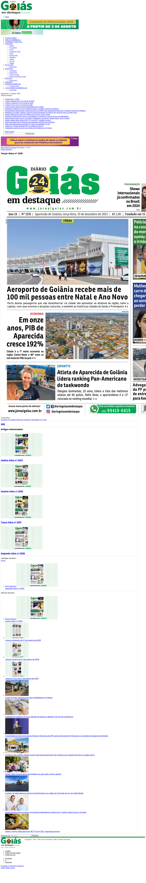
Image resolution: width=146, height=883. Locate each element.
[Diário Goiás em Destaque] (16, 13)
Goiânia (11, 53)
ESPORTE (9, 82)
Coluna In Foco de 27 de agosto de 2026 (19, 105)
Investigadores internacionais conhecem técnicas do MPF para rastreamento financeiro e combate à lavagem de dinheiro (45, 110)
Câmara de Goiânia (14, 74)
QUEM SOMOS (11, 38)
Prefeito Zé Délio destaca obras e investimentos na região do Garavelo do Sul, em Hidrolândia (37, 116)
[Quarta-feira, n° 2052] (22, 487)
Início (3, 147)
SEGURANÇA (13, 80)
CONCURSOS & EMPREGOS (16, 88)
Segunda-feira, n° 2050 (13, 553)
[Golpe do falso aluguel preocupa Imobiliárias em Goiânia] (17, 695)
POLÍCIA (8, 78)
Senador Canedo (13, 55)
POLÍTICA (9, 69)
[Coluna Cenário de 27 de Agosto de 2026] (17, 657)
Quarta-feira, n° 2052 (12, 491)
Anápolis (11, 59)
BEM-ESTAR (13, 67)
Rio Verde (12, 61)
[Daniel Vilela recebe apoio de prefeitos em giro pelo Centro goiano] (17, 772)
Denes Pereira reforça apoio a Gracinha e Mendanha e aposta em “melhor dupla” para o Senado (37, 118)
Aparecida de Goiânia (14, 51)
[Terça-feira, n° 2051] (22, 518)
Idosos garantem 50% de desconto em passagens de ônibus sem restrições (30, 122)
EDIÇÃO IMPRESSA (13, 40)
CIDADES (9, 44)
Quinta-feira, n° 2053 (12, 99)
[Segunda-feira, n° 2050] (22, 549)
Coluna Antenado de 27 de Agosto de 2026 (19, 101)
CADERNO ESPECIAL (13, 42)
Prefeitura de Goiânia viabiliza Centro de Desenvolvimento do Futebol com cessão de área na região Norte (41, 112)
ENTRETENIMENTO (13, 84)
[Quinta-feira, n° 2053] (22, 456)
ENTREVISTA (13, 72)
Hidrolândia (12, 57)
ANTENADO (13, 71)
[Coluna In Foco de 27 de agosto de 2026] (17, 676)
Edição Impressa (10, 147)
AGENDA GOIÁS (14, 86)
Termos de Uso (10, 855)
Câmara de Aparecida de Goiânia (17, 76)
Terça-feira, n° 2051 (11, 522)
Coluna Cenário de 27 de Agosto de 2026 (19, 103)
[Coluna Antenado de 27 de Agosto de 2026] (17, 638)
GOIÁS (11, 49)
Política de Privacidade (13, 853)
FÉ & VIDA (9, 65)
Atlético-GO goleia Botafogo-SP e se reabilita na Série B (24, 126)
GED (3, 424)
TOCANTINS (13, 47)
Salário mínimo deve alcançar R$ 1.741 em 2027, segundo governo (28, 120)
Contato (7, 851)
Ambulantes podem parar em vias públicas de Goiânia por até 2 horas (28, 128)
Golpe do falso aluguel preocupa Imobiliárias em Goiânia (24, 107)
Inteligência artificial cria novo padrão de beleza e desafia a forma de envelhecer (32, 109)
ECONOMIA (12, 90)
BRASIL (11, 46)
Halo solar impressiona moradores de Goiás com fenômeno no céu (27, 124)
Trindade (11, 63)
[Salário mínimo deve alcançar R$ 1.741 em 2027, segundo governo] (17, 829)
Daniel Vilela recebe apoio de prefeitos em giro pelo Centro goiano (27, 114)
